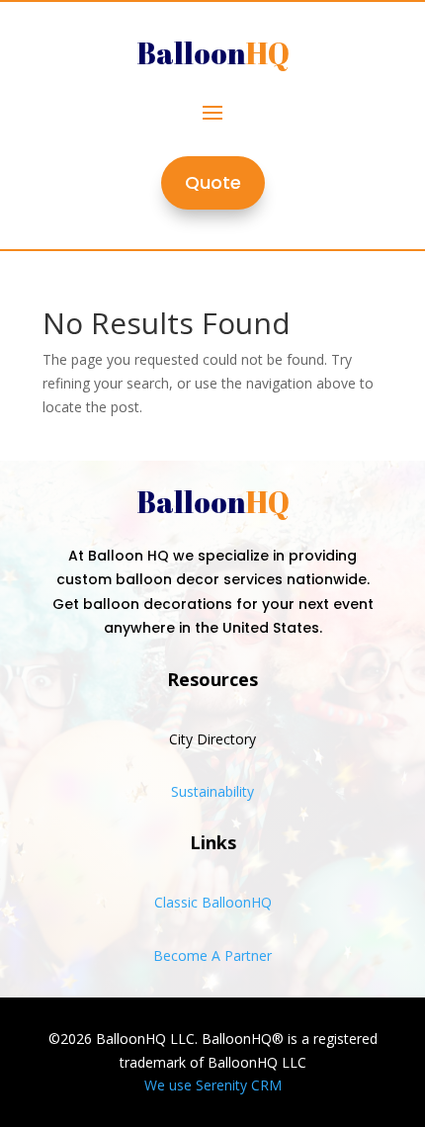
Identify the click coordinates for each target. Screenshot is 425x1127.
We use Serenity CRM (213, 1085)
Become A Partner (212, 955)
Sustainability (212, 791)
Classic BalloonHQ (213, 902)
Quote (213, 182)
